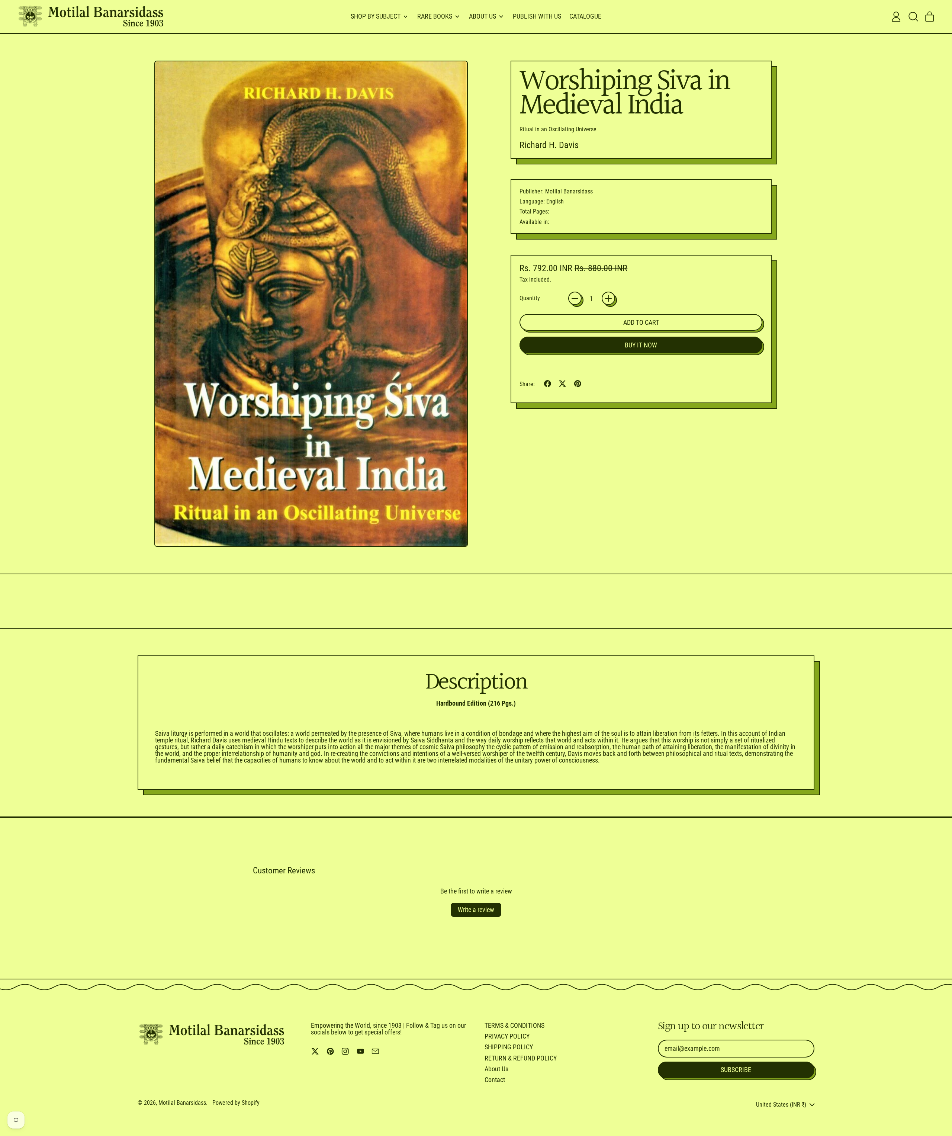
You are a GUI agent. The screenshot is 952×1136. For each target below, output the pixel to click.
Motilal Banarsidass (182, 1102)
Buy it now (641, 345)
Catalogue (585, 16)
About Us (496, 1069)
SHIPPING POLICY (509, 1047)
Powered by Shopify (236, 1102)
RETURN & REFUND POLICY (521, 1058)
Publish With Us (537, 16)
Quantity (530, 298)
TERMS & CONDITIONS (514, 1025)
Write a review (476, 910)
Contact (495, 1080)
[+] (608, 298)
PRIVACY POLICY (507, 1036)
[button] (913, 17)
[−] (575, 298)
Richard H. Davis (549, 145)
